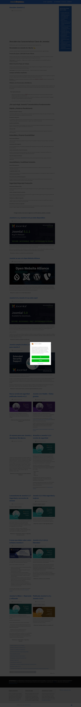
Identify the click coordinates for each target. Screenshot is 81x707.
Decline (40, 360)
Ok (40, 357)
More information (40, 363)
